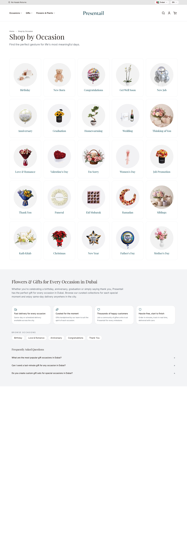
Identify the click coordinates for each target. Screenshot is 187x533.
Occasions (14, 13)
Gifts (28, 13)
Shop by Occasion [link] (25, 31)
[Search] (163, 13)
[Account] (169, 13)
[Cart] (175, 13)
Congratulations (75, 338)
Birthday (18, 338)
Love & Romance (36, 338)
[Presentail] (93, 13)
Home (11, 31)
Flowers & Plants (44, 13)
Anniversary (56, 338)
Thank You (94, 338)
